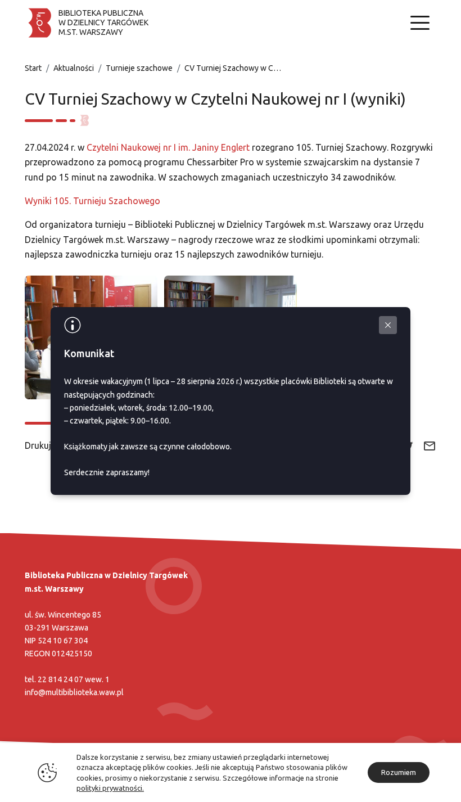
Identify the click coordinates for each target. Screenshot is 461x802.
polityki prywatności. (110, 788)
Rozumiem (398, 772)
